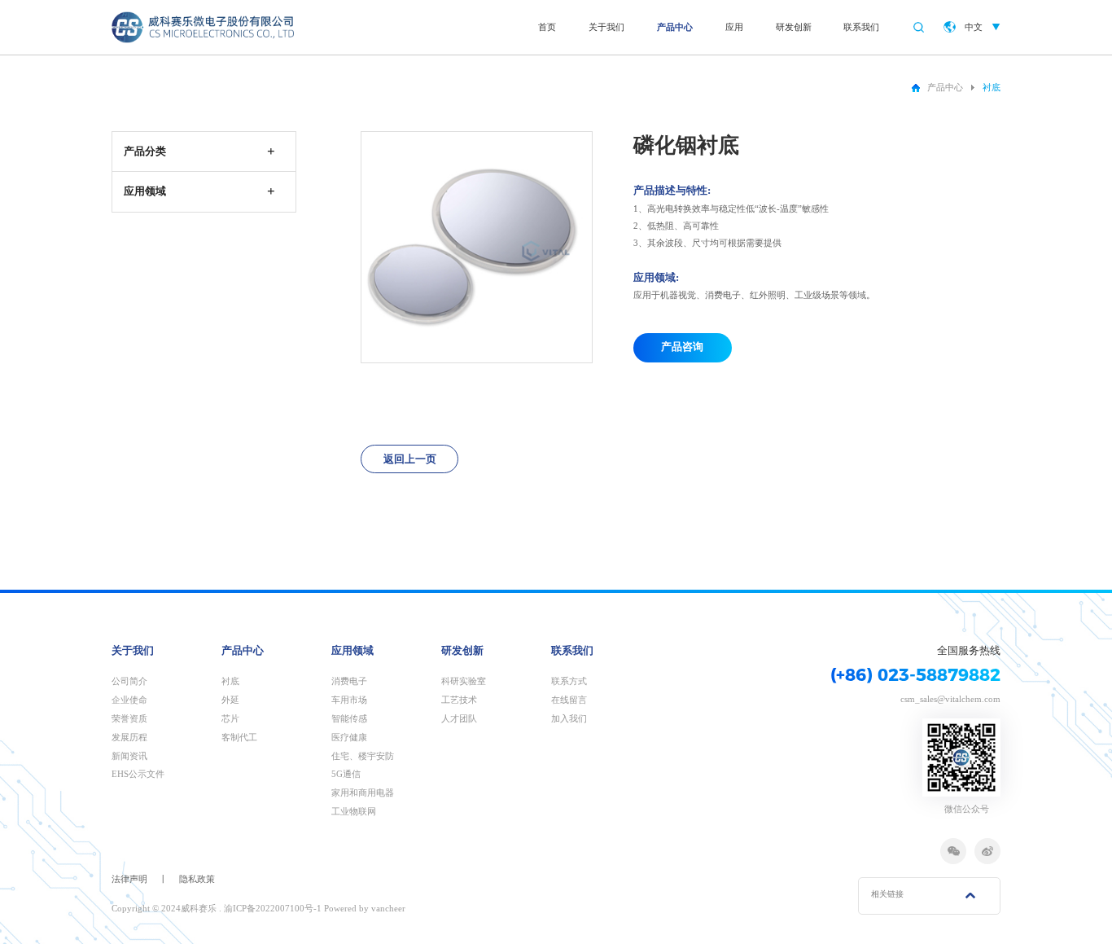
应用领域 (352, 650)
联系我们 (861, 27)
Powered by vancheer (364, 908)
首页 (547, 27)
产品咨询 (682, 347)
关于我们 (606, 27)
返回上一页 (409, 459)
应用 (734, 27)
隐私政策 (197, 879)
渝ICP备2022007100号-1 (273, 908)
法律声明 (129, 879)
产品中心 (675, 27)
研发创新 (794, 27)
